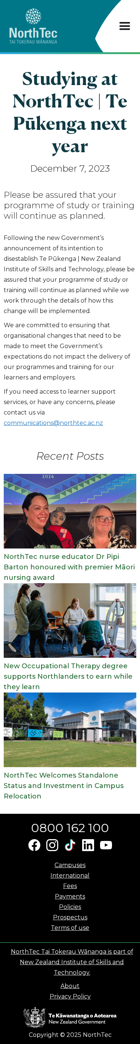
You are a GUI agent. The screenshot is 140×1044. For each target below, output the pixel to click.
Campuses (70, 865)
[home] (46, 26)
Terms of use (70, 927)
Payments (70, 896)
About (70, 986)
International (70, 875)
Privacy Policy (70, 996)
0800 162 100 (70, 827)
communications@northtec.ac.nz (53, 422)
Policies (70, 906)
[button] (124, 26)
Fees (70, 886)
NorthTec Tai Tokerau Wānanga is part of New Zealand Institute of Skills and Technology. (72, 962)
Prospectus (70, 917)
